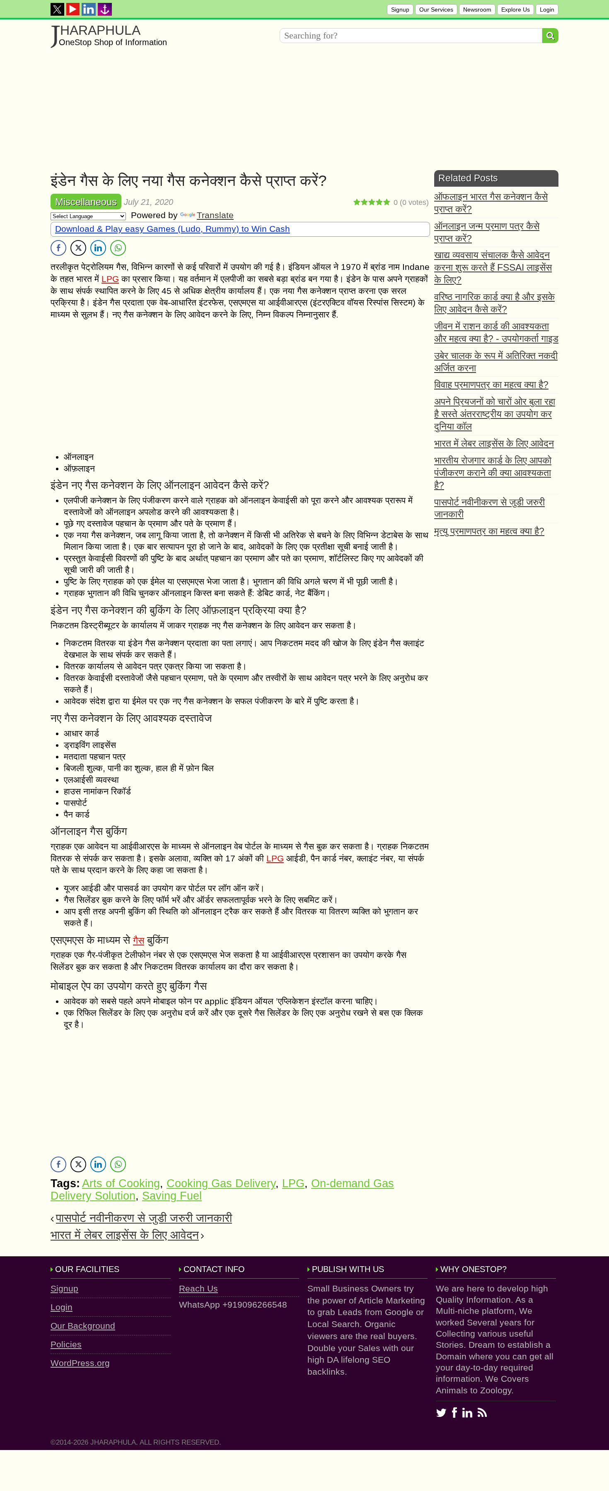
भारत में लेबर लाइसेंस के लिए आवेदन (125, 1235)
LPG (110, 279)
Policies (66, 1344)
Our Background (83, 1325)
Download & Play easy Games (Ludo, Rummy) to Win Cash (172, 228)
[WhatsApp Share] (118, 248)
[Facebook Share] (58, 248)
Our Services (436, 9)
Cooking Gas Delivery (221, 1183)
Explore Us (515, 9)
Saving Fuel (172, 1196)
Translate (215, 215)
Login (547, 9)
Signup (400, 9)
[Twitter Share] (78, 248)
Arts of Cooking (121, 1183)
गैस (138, 940)
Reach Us (198, 1288)
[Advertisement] (299, 112)
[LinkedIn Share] (98, 248)
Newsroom (477, 9)
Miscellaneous (86, 201)
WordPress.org (80, 1363)
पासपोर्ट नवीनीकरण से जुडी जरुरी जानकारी (144, 1218)
